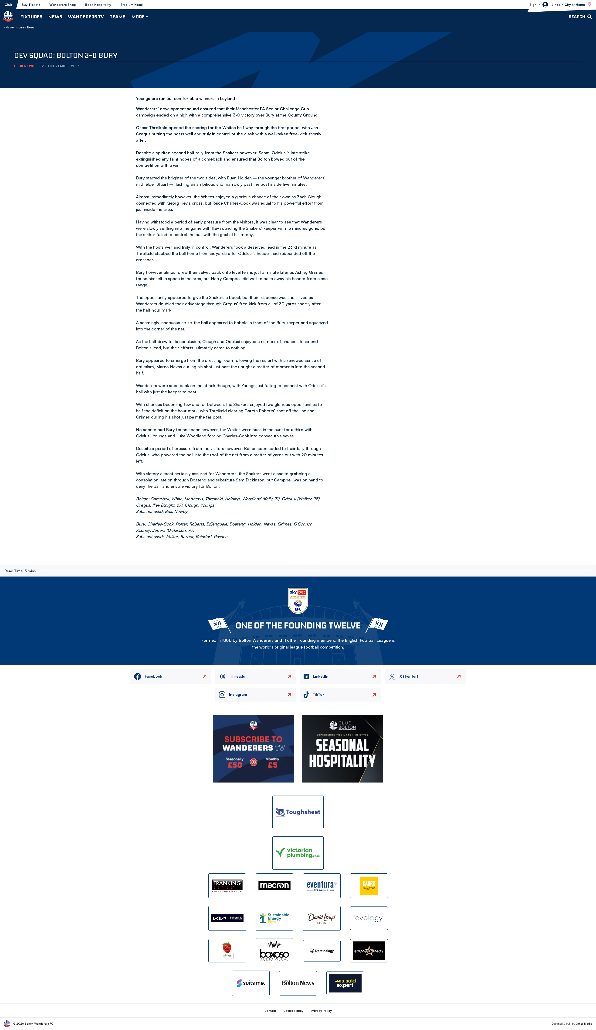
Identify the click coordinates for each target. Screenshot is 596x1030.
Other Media (584, 1023)
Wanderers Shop (62, 5)
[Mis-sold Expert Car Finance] (345, 983)
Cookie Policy (293, 1011)
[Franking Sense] (227, 885)
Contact (270, 1011)
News (55, 17)
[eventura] (322, 885)
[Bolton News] (298, 983)
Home (10, 27)
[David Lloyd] (322, 918)
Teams (117, 17)
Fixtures (31, 17)
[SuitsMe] (251, 983)
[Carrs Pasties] (369, 885)
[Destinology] (322, 950)
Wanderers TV (86, 17)
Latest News (26, 27)
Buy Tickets (31, 5)
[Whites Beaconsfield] (227, 950)
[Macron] (274, 885)
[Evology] (369, 918)
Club (8, 5)
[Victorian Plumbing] (298, 853)
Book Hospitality (98, 5)
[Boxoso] (274, 950)
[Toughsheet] (298, 812)
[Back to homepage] (8, 16)
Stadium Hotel (131, 5)
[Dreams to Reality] (369, 950)
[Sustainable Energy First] (274, 918)
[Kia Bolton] (227, 918)
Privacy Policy (321, 1011)
